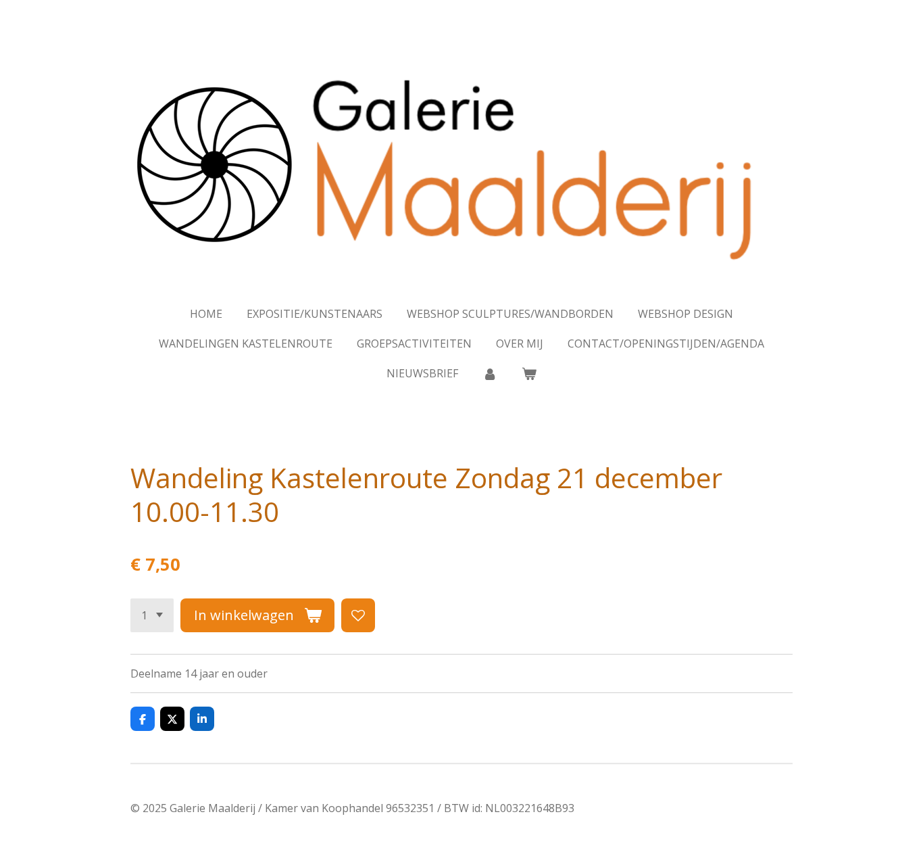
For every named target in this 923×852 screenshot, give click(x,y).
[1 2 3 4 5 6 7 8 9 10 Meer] (152, 615)
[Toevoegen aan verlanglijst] (358, 615)
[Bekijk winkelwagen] (529, 373)
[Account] (490, 373)
